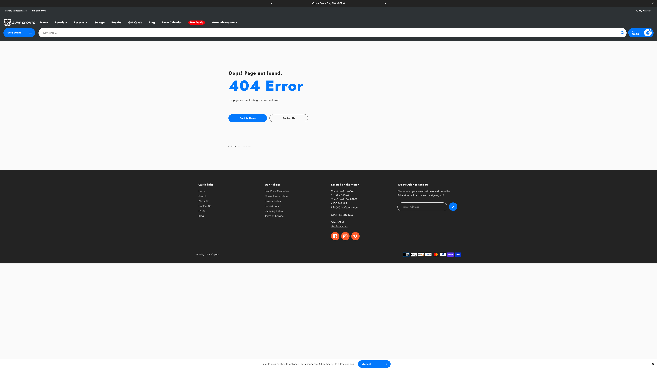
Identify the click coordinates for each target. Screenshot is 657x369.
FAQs (201, 211)
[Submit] (453, 206)
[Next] (385, 3)
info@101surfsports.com (16, 10)
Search (202, 196)
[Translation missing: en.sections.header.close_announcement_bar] (652, 3)
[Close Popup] (653, 364)
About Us (203, 201)
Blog (201, 216)
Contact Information (276, 196)
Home (201, 191)
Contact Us (204, 206)
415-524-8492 (39, 10)
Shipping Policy (274, 211)
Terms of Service (274, 216)
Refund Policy (273, 206)
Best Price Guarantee (277, 191)
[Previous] (272, 3)
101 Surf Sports (244, 146)
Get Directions (339, 226)
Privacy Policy (273, 201)
